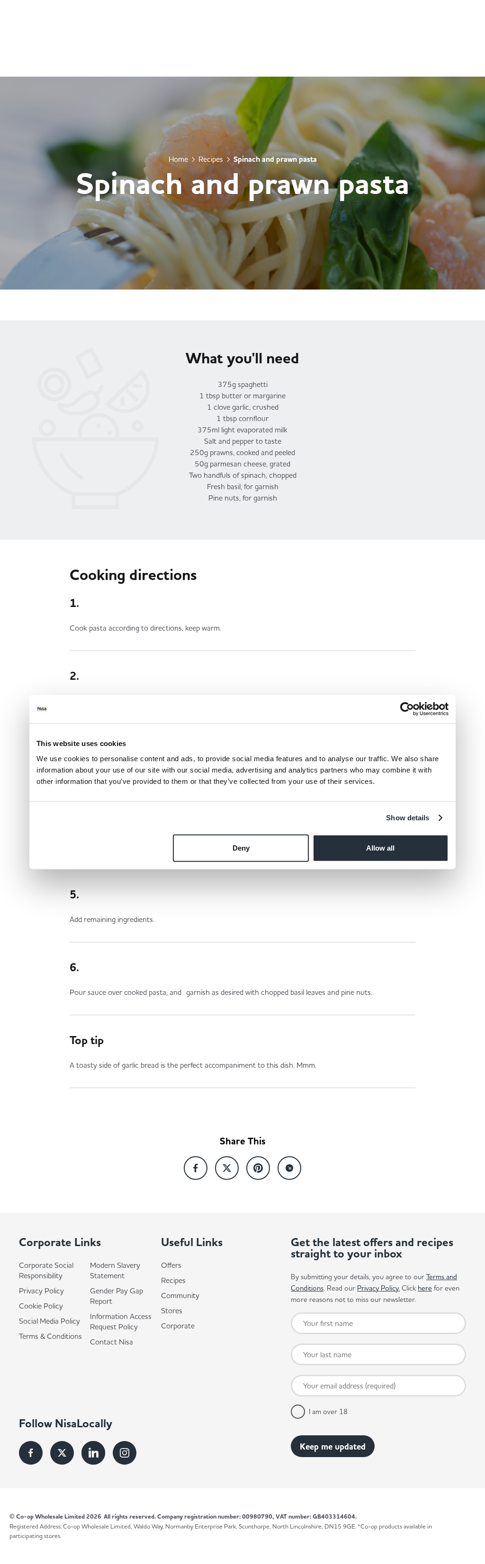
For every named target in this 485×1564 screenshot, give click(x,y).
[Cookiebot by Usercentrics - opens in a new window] (407, 709)
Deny (241, 848)
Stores (171, 1310)
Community (180, 1295)
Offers (171, 1265)
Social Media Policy (49, 1321)
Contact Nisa (111, 1341)
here (425, 1287)
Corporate (178, 1325)
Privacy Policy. (378, 1287)
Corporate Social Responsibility (46, 1270)
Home (178, 158)
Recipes (210, 158)
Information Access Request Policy (121, 1321)
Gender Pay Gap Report (116, 1296)
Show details (407, 818)
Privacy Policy (41, 1290)
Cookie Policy (41, 1305)
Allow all (380, 848)
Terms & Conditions (50, 1336)
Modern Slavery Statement (115, 1270)
